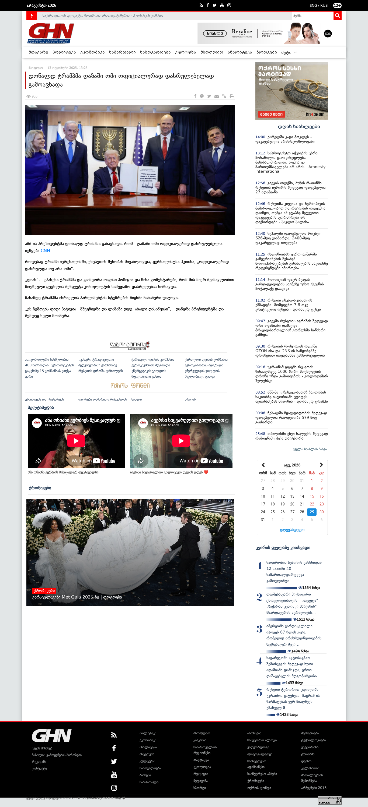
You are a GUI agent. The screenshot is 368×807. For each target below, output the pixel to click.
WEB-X (108, 798)
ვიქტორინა (309, 747)
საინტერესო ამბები (262, 774)
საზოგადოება (155, 52)
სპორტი (199, 788)
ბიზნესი (145, 775)
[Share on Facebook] (195, 96)
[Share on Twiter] (209, 96)
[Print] (231, 96)
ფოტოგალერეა (259, 754)
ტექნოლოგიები (313, 740)
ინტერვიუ (147, 754)
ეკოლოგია (202, 767)
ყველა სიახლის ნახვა (310, 449)
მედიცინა (200, 781)
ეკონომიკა (92, 52)
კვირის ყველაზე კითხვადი (283, 547)
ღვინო (306, 761)
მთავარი (38, 52)
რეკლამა (39, 762)
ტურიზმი (307, 754)
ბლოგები (266, 52)
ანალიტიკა (240, 52)
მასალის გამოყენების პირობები (57, 755)
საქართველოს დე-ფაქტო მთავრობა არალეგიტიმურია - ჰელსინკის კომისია (103, 15)
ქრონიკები (40, 487)
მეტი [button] (287, 53)
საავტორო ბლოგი (262, 740)
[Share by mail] (216, 96)
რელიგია (200, 774)
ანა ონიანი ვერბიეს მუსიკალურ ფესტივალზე (63, 472)
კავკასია (199, 740)
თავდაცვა (201, 760)
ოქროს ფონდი (259, 788)
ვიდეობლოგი (258, 747)
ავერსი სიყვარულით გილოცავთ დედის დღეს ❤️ (169, 472)
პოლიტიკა (64, 52)
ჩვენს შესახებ (42, 748)
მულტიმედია (41, 407)
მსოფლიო (211, 52)
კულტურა (185, 52)
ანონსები (254, 733)
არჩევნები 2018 (314, 788)
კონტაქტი (39, 768)
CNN (45, 250)
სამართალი (122, 52)
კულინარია (310, 768)
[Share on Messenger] (202, 96)
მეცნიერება (310, 733)
